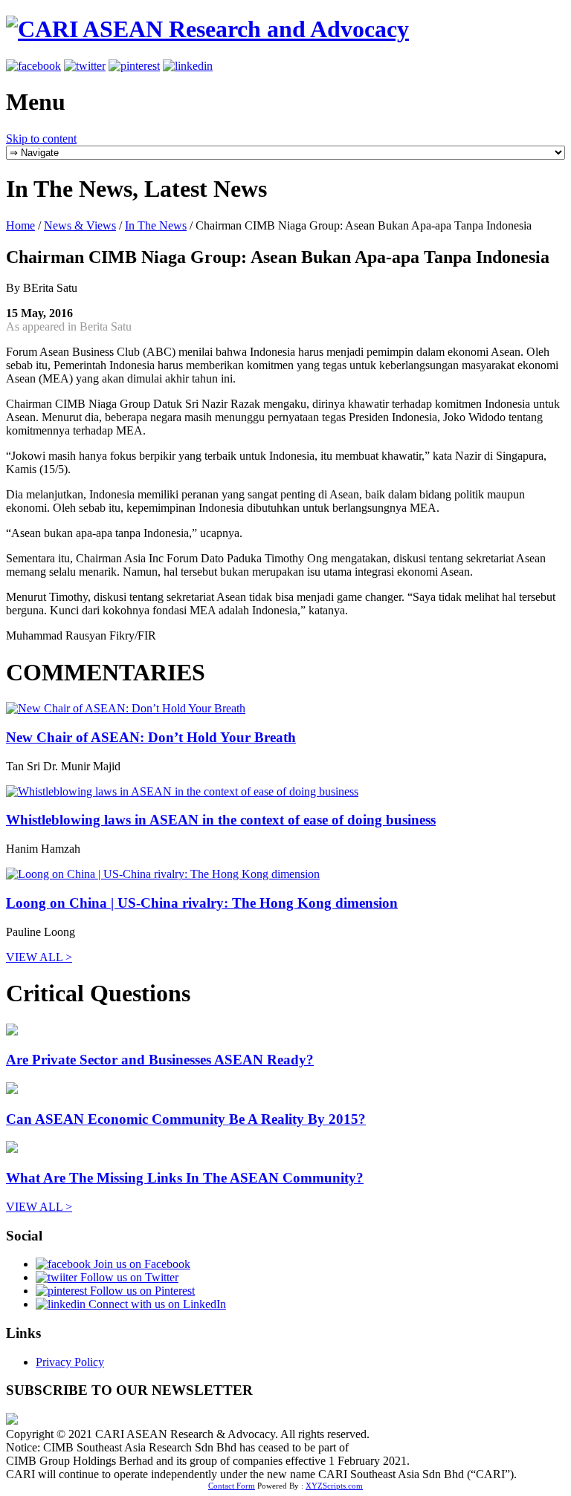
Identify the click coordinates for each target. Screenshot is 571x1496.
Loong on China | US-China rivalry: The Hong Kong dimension (202, 903)
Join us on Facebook (140, 1264)
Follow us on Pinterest (141, 1290)
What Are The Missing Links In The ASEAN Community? (185, 1178)
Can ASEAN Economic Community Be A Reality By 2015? (186, 1119)
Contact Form (231, 1485)
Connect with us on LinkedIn (156, 1304)
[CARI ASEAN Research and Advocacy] (207, 29)
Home (20, 225)
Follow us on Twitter (127, 1277)
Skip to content (41, 138)
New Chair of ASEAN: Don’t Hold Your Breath (151, 737)
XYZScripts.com (334, 1485)
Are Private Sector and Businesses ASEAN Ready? (160, 1059)
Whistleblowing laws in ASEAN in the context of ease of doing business (221, 819)
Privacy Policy (70, 1362)
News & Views (80, 225)
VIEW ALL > (39, 957)
